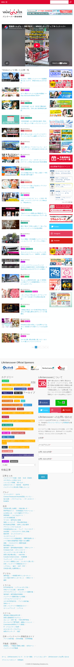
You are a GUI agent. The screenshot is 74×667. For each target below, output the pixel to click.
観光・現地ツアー (8, 437)
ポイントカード (20, 550)
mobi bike (22, 554)
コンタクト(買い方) (27, 561)
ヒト (22, 195)
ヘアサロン (7, 566)
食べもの (20, 482)
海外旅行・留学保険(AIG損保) (13, 547)
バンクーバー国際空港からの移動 (14, 596)
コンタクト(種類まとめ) (11, 561)
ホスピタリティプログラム (12, 629)
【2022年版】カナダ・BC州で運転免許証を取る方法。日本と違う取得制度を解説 (34, 108)
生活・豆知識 (27, 478)
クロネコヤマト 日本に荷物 (20, 531)
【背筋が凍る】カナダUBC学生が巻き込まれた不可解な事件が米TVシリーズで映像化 (34, 312)
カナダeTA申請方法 (10, 601)
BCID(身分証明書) (9, 524)
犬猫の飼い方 (23, 508)
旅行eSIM (21, 589)
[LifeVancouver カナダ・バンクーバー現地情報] (12, 18)
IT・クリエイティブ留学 (11, 627)
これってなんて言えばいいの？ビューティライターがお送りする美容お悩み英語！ (34, 297)
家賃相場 (6, 515)
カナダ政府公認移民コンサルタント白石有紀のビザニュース (18, 442)
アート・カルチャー (9, 409)
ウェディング (8, 559)
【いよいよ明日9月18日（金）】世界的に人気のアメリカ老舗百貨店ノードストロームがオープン (34, 282)
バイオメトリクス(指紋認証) (13, 538)
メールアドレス (44, 445)
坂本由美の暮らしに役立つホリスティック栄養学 (17, 429)
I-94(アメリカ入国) (10, 589)
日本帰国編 (28, 638)
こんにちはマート (17, 515)
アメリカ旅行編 (23, 601)
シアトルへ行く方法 (21, 587)
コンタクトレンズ (9, 536)
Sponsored (14, 461)
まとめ (22, 75)
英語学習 (26, 485)
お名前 (41, 438)
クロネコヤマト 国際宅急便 (17, 543)
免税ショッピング (9, 522)
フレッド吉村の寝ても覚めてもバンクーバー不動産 (18, 421)
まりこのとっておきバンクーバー (13, 397)
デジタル (20, 409)
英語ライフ (27, 405)
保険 (5, 543)
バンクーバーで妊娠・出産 (12, 478)
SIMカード (29, 578)
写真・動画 (18, 393)
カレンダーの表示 (66, 202)
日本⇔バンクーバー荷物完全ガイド (15, 564)
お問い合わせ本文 (45, 459)
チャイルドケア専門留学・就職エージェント (18, 622)
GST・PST (21, 566)
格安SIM (6, 534)
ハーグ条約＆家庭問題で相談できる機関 (17, 540)
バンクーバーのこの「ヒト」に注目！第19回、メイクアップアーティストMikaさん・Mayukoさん (34, 200)
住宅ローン (30, 646)
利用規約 (66, 422)
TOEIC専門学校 (24, 620)
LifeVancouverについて (14, 657)
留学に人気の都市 (23, 524)
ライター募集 (28, 657)
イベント (27, 90)
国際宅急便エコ (29, 538)
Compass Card (8, 550)
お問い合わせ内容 (45, 452)
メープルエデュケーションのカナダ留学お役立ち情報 (18, 456)
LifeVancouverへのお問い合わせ (58, 657)
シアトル (20, 608)
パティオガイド (29, 499)
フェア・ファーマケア (26, 529)
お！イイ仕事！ (7, 389)
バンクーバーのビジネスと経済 (12, 405)
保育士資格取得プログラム (12, 617)
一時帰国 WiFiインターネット (21, 575)
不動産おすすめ (7, 393)
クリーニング (18, 559)
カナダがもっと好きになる (12, 480)
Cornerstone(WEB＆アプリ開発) (14, 624)
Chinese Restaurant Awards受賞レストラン (18, 496)
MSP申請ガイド (9, 510)
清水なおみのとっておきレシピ (18, 447)
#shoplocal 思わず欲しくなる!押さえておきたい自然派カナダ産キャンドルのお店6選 (34, 326)
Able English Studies (18, 433)
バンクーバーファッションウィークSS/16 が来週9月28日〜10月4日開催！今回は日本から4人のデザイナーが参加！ (34, 267)
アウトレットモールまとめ (12, 527)
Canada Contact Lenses (11, 557)
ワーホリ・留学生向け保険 (12, 520)
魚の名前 (6, 499)
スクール (5, 417)
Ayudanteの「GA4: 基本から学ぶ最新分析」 (16, 385)
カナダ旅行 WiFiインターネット (14, 578)
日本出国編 (19, 638)
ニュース (27, 276)
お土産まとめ (8, 513)
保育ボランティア (9, 631)
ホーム (4, 657)
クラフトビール (16, 499)
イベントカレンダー (40, 657)
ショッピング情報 (9, 482)
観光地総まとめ (9, 545)
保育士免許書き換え (10, 554)
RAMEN (6, 501)
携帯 (5, 580)
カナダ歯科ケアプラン (21, 513)
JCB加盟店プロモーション (24, 510)
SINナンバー (29, 547)
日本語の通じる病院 (10, 508)
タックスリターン (17, 534)
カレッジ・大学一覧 (10, 620)
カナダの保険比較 (9, 517)
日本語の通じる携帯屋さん (12, 568)
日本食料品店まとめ (10, 529)
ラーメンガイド (9, 494)
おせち (18, 494)
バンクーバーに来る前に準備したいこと (17, 487)
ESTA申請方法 (8, 587)
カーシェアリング (9, 608)
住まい (5, 447)
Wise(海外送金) (22, 522)
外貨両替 (24, 557)
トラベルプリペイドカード (12, 599)
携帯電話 (6, 575)
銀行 (14, 566)
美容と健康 (26, 195)
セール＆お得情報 (20, 389)
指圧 (18, 631)
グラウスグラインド (10, 592)
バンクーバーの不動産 (11, 648)
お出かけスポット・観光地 (12, 485)
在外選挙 (6, 531)
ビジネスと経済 (7, 401)
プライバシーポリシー (54, 422)
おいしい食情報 (28, 130)
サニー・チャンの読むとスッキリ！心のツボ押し (17, 413)
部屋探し (6, 646)
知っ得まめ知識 (28, 103)
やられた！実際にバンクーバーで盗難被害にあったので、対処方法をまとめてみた (34, 80)
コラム (17, 401)
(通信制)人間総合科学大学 (12, 615)
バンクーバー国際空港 (26, 592)
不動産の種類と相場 (17, 646)
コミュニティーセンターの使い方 (14, 552)
